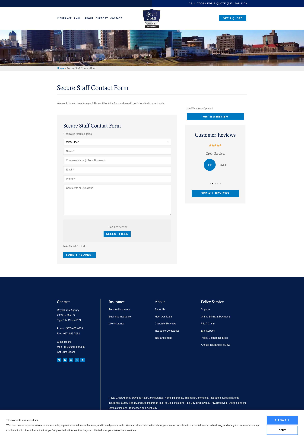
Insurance (64, 18)
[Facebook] (65, 360)
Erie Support (208, 330)
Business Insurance (120, 316)
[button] (210, 183)
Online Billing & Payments (215, 316)
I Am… (78, 18)
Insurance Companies (167, 330)
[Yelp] (82, 360)
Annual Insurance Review (215, 344)
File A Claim (208, 323)
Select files (117, 234)
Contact (116, 18)
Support (102, 18)
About (89, 18)
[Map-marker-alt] (59, 360)
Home (60, 68)
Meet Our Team (163, 316)
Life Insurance (116, 323)
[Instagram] (77, 360)
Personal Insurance (119, 309)
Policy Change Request (214, 337)
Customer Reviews (165, 323)
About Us (160, 309)
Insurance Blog (163, 337)
